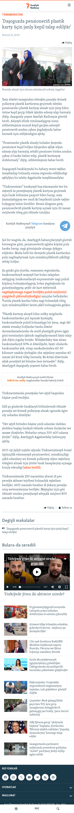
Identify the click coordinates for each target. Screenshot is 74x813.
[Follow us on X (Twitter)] (21, 777)
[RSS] (45, 777)
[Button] (67, 43)
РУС (37, 808)
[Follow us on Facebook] (5, 777)
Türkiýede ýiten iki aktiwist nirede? (32, 559)
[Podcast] (53, 777)
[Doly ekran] (66, 586)
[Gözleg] (58, 808)
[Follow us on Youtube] (29, 777)
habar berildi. (32, 467)
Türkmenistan (12, 14)
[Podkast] (16, 808)
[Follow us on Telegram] (37, 777)
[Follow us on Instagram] (13, 777)
